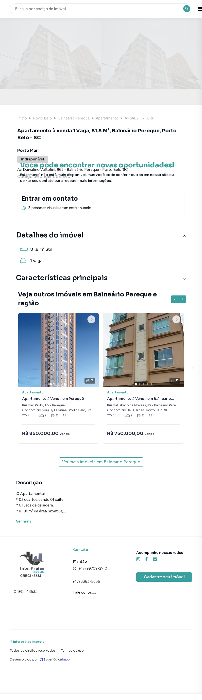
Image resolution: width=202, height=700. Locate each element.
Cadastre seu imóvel (164, 577)
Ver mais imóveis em (101, 462)
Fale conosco (84, 592)
